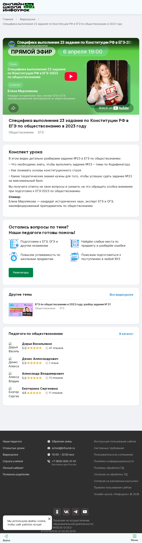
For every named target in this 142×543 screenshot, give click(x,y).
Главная (8, 19)
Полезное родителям (16, 474)
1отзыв (53, 362)
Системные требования (109, 448)
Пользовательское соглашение (113, 454)
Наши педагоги (12, 441)
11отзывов (55, 392)
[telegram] (75, 511)
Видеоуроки (27, 19)
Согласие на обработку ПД (111, 474)
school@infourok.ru (63, 448)
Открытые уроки (13, 448)
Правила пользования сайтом (112, 487)
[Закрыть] (49, 519)
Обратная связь (62, 441)
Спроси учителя (13, 461)
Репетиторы (21, 272)
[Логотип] (19, 7)
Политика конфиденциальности (114, 461)
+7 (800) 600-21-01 (64, 461)
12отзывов (56, 377)
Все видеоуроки (121, 294)
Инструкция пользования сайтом (115, 441)
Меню (134, 540)
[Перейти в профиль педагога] (71, 347)
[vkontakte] (66, 511)
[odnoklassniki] (57, 511)
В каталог (126, 334)
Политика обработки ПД (109, 467)
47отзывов (56, 347)
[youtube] (85, 511)
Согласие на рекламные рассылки (116, 481)
